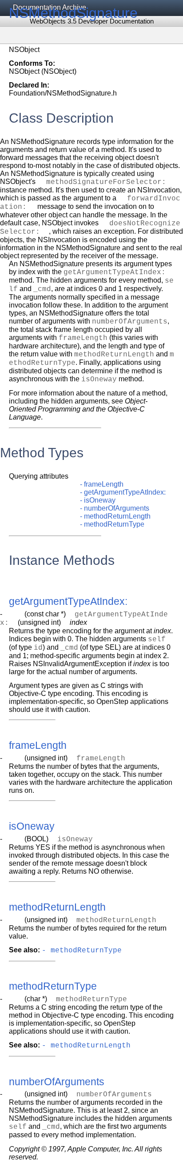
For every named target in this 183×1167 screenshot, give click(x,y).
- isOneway (97, 500)
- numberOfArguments (114, 508)
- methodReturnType (112, 524)
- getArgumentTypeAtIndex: (123, 492)
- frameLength (101, 484)
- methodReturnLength (115, 516)
